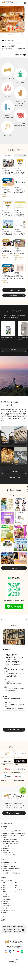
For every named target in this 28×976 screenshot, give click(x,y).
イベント (3, 917)
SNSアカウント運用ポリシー (10, 855)
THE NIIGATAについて (7, 823)
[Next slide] (22, 35)
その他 (17, 892)
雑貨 (4, 889)
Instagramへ (13, 568)
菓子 (16, 883)
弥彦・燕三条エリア (8, 903)
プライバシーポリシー (8, 852)
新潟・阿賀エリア (7, 901)
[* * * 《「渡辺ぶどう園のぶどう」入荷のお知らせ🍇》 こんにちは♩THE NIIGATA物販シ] (7, 518)
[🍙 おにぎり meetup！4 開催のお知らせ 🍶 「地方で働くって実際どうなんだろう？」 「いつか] (20, 504)
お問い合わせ (6, 850)
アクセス (5, 828)
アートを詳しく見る (13, 471)
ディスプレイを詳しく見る (13, 477)
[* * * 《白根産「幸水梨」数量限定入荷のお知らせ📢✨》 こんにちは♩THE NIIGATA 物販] (7, 531)
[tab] (8, 34)
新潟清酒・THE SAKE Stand (10, 866)
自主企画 (14, 833)
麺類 (16, 885)
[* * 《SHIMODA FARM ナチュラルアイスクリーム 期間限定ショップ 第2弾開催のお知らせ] (7, 544)
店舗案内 (5, 826)
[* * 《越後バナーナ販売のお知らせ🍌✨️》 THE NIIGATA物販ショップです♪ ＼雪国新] (7, 504)
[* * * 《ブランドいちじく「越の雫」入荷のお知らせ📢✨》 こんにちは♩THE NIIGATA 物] (20, 531)
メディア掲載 (6, 846)
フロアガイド (5, 859)
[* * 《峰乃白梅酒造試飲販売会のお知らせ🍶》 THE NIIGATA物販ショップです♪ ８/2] (20, 544)
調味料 (4, 885)
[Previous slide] (2, 35)
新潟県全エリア (6, 897)
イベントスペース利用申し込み (10, 844)
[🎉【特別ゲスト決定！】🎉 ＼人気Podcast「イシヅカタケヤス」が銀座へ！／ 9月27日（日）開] (20, 558)
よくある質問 (6, 848)
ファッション (18, 889)
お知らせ (3, 920)
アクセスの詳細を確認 (13, 729)
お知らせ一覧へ (19, 55)
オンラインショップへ (14, 813)
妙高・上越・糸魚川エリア (9, 910)
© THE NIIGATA (27, 488)
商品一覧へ (13, 349)
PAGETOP (11, 961)
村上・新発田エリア (8, 899)
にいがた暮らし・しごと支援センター (12, 873)
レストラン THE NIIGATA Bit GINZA (11, 868)
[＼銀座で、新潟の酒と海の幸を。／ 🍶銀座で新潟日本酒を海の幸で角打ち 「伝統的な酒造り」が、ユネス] (7, 558)
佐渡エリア (5, 912)
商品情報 (3, 877)
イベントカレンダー (20, 155)
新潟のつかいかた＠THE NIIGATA (11, 841)
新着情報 (7, 155)
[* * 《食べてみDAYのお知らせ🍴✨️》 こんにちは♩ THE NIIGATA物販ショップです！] (20, 518)
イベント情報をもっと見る (13, 290)
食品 (4, 883)
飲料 (4, 887)
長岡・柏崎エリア (7, 906)
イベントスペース (7, 870)
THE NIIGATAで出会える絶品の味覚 (11, 831)
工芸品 (4, 892)
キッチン (17, 887)
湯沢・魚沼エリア (7, 908)
